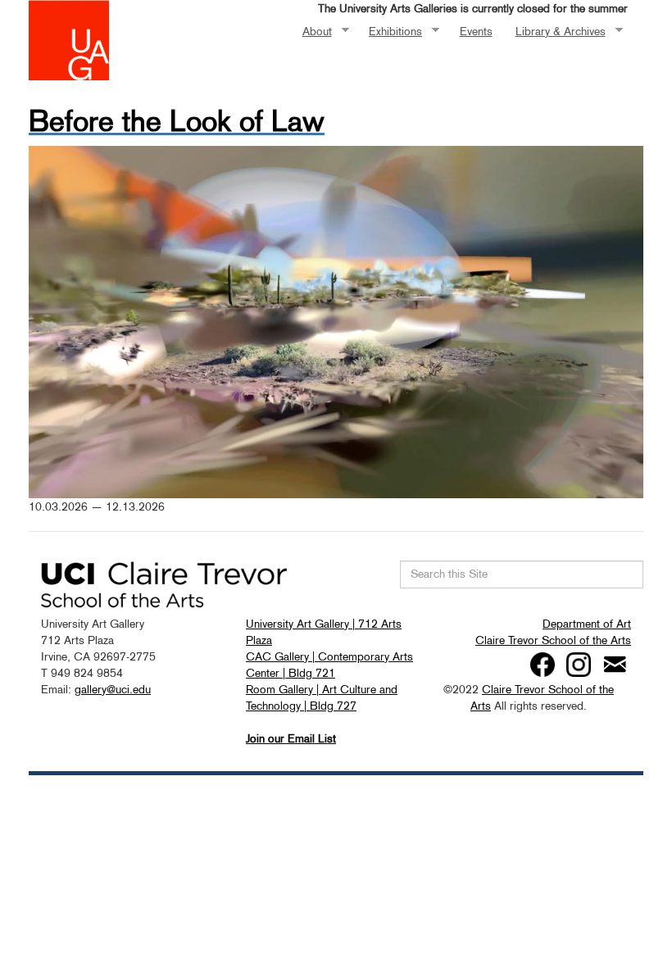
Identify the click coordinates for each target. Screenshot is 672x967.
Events (476, 31)
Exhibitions (389, 31)
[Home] (69, 38)
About (311, 31)
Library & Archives (555, 31)
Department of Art (587, 623)
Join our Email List (291, 738)
